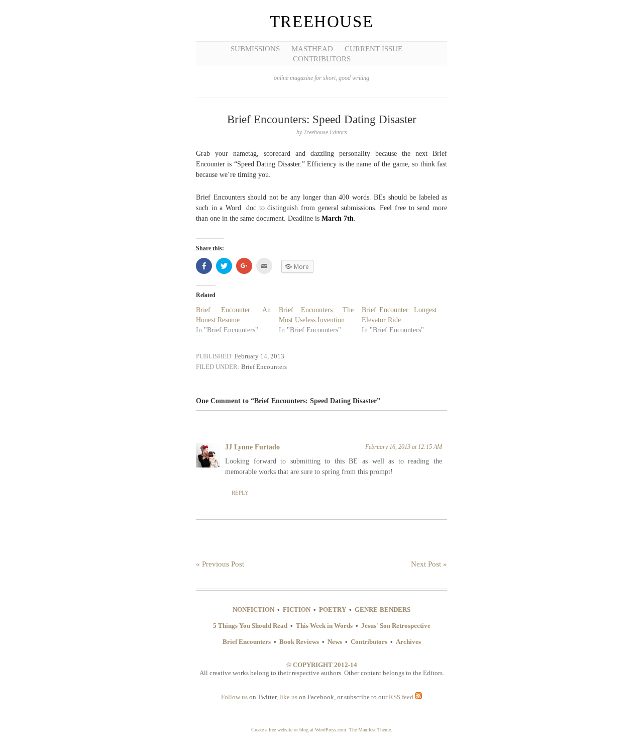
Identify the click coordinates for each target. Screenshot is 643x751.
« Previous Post (220, 564)
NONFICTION (253, 609)
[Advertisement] (45, 156)
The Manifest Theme (370, 729)
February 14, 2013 (259, 356)
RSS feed (402, 697)
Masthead (312, 49)
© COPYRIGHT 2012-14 (321, 665)
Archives (408, 641)
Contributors (322, 59)
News (335, 641)
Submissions (255, 49)
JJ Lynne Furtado (252, 447)
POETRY (332, 609)
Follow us (234, 697)
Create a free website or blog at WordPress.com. (299, 729)
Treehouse (322, 22)
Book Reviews (299, 641)
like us (288, 697)
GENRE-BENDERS (382, 609)
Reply (240, 493)
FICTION (296, 609)
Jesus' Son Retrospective (396, 625)
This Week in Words (324, 625)
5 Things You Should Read (250, 625)
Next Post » (429, 564)
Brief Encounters (264, 366)
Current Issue (373, 49)
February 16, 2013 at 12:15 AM (403, 446)
